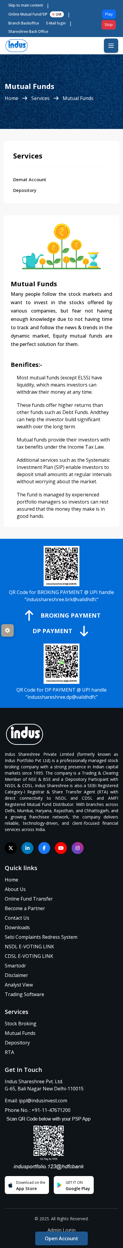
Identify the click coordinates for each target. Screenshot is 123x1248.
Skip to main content (25, 5)
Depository (24, 190)
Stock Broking (20, 1023)
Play (109, 14)
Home (11, 98)
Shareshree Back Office (28, 31)
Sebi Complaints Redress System (41, 937)
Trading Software (24, 994)
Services (40, 98)
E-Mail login (56, 23)
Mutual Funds (78, 98)
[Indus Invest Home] (61, 734)
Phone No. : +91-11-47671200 (37, 1110)
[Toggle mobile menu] (111, 46)
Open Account (61, 1238)
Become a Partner (25, 908)
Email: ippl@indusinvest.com (36, 1100)
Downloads (17, 927)
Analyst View (19, 984)
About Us (15, 889)
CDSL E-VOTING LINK (29, 956)
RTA (9, 1052)
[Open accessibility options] (7, 630)
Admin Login (61, 1230)
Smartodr (15, 965)
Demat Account (29, 179)
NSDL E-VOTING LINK (29, 946)
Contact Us (17, 918)
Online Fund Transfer (29, 898)
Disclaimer (16, 975)
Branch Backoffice (23, 23)
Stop (108, 24)
